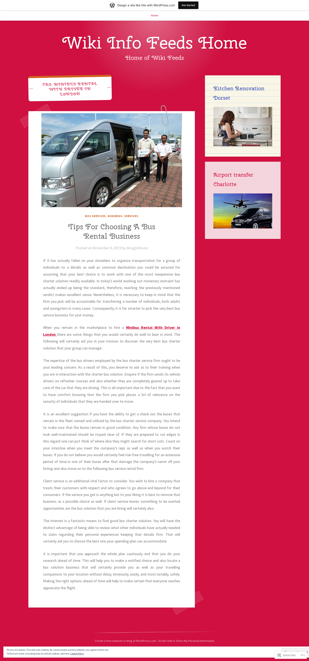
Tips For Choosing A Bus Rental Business (111, 231)
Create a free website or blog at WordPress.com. (126, 641)
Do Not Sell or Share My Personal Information (186, 641)
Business (115, 216)
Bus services (95, 216)
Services (131, 216)
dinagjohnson (137, 247)
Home (154, 15)
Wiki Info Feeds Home (154, 42)
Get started (188, 5)
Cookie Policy (77, 653)
